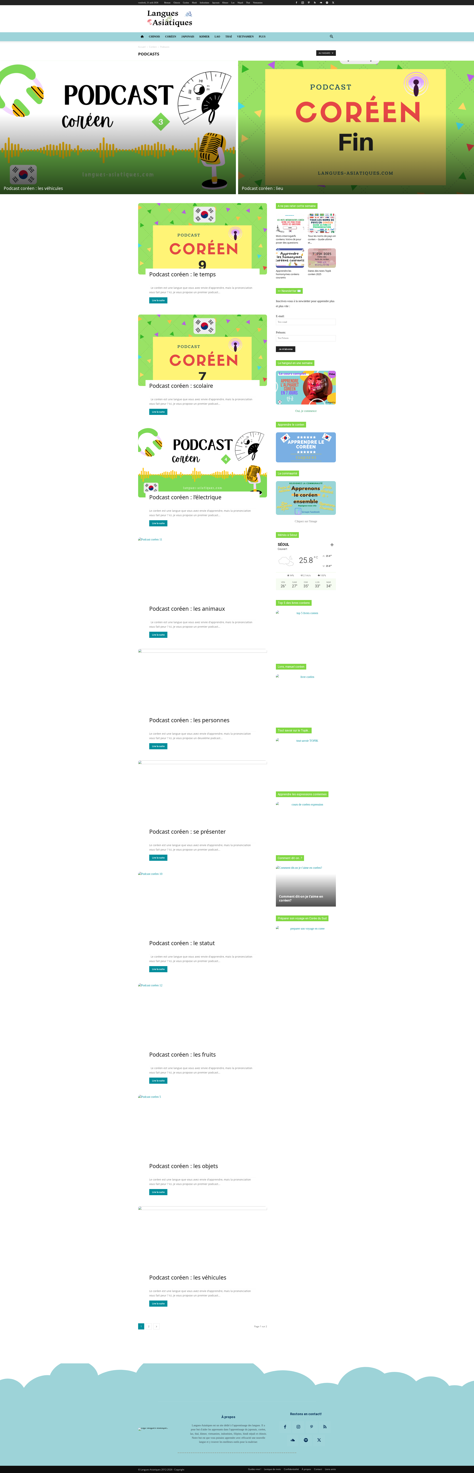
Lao (233, 2)
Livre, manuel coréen (291, 666)
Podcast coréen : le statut (182, 943)
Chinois (176, 2)
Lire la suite (158, 300)
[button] (331, 37)
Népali (240, 2)
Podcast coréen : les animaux (187, 608)
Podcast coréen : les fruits (182, 1054)
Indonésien (204, 2)
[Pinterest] (308, 2)
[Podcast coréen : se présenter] (202, 796)
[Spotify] (327, 2)
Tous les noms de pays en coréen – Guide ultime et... (322, 239)
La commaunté (287, 473)
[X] (333, 2)
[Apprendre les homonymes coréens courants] (290, 258)
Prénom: (281, 332)
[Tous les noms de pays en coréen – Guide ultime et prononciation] (322, 223)
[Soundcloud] (321, 2)
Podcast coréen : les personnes (189, 720)
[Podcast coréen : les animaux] (202, 573)
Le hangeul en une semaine (295, 363)
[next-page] (156, 1326)
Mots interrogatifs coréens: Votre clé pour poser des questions (288, 239)
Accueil (142, 46)
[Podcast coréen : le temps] (202, 238)
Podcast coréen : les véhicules (187, 1277)
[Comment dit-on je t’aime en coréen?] (306, 884)
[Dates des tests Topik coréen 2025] (322, 258)
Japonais (215, 2)
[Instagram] (302, 2)
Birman (167, 2)
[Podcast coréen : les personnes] (202, 684)
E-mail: (280, 316)
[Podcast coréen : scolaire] (202, 350)
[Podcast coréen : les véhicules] (118, 127)
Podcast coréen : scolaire (181, 385)
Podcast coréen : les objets (183, 1166)
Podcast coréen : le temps (182, 274)
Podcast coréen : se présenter (187, 831)
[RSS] (315, 2)
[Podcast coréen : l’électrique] (202, 461)
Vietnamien (258, 2)
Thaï (248, 2)
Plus (262, 36)
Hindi (194, 2)
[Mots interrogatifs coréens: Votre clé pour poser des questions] (290, 223)
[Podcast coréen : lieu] (356, 127)
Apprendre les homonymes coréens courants (287, 274)
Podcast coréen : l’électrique (185, 497)
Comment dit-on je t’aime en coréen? (301, 898)
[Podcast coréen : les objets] (202, 1130)
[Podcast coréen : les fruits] (202, 1019)
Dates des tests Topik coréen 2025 (319, 272)
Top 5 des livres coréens (294, 603)
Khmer (225, 2)
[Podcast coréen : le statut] (202, 907)
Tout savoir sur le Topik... (294, 730)
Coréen (186, 2)
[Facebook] (296, 2)
